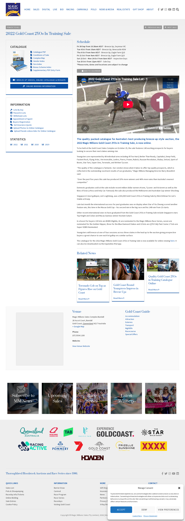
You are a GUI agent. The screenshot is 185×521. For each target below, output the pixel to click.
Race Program (60, 494)
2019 (47, 144)
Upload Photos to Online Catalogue (28, 128)
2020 (36, 144)
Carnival (57, 491)
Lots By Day (18, 109)
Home (27, 9)
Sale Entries (11, 501)
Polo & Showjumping (14, 491)
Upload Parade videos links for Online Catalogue (35, 131)
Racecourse (130, 331)
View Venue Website (81, 346)
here (173, 240)
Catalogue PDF (39, 52)
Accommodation (132, 316)
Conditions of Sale (41, 55)
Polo (94, 9)
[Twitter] (162, 9)
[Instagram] (165, 9)
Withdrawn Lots (20, 116)
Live (55, 9)
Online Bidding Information (41, 86)
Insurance (104, 491)
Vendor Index (39, 61)
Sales (36, 9)
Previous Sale (154, 27)
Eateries (129, 322)
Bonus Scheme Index (42, 67)
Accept (121, 509)
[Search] (177, 9)
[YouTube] (170, 9)
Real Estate (123, 9)
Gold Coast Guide (137, 312)
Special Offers (131, 334)
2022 (15, 144)
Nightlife (129, 328)
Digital (46, 9)
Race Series (59, 498)
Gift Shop (138, 9)
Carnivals (82, 9)
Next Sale (172, 27)
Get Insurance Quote (22, 125)
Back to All (14, 27)
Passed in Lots (19, 113)
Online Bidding (12, 498)
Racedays (58, 501)
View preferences (168, 509)
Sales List (10, 488)
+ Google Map (78, 326)
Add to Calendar (92, 71)
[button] (179, 488)
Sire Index (37, 64)
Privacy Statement (150, 516)
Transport (129, 325)
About (150, 9)
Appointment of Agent (22, 119)
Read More (83, 299)
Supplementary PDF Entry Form (46, 70)
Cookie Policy (137, 516)
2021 (26, 144)
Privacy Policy (106, 501)
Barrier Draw (59, 488)
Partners (103, 498)
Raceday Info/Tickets (15, 494)
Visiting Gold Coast (62, 504)
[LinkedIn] (173, 9)
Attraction (129, 319)
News (102, 494)
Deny (144, 509)
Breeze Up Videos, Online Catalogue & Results (41, 80)
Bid (62, 9)
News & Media (106, 9)
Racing (70, 9)
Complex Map (39, 58)
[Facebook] (158, 9)
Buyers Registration (21, 122)
